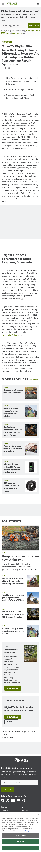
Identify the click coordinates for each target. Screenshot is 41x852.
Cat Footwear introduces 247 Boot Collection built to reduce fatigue (12, 431)
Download (12, 688)
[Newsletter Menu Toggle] (38, 3)
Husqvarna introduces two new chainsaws (13, 391)
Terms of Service (17, 33)
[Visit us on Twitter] (8, 800)
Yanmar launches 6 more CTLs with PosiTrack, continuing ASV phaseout (13, 581)
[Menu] (3, 3)
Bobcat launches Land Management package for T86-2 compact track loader (13, 614)
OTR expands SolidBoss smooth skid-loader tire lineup (11, 487)
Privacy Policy (5, 33)
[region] (20, 832)
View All (11, 722)
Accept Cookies (21, 848)
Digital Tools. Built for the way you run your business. (19, 709)
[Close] (38, 814)
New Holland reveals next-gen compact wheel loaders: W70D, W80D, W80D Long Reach (13, 598)
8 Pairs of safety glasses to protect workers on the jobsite (11, 412)
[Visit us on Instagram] (23, 800)
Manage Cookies (20, 835)
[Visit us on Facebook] (2, 800)
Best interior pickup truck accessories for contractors (12, 448)
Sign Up (7, 789)
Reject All (20, 841)
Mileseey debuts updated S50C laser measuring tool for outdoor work (12, 468)
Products (7, 42)
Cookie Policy (24, 831)
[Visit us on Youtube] (18, 800)
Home (5, 387)
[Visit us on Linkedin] (13, 800)
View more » (34, 380)
